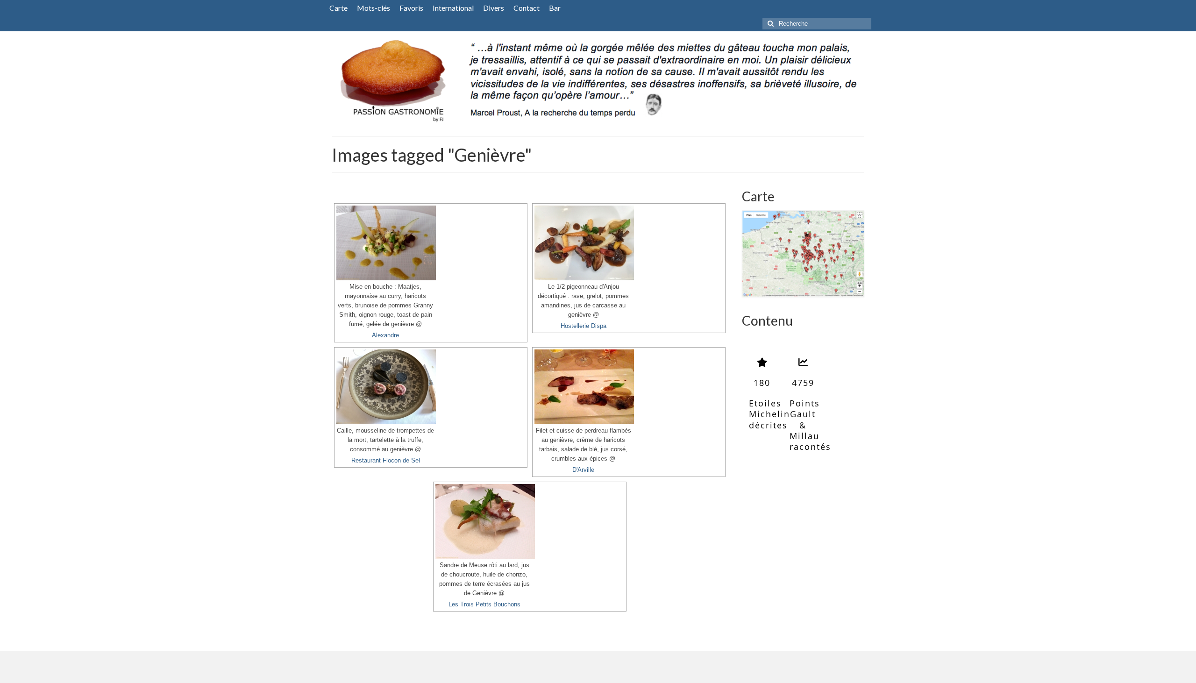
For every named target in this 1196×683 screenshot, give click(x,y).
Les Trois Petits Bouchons (484, 604)
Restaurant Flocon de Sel (385, 460)
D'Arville (583, 470)
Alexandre (385, 335)
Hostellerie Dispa (583, 326)
